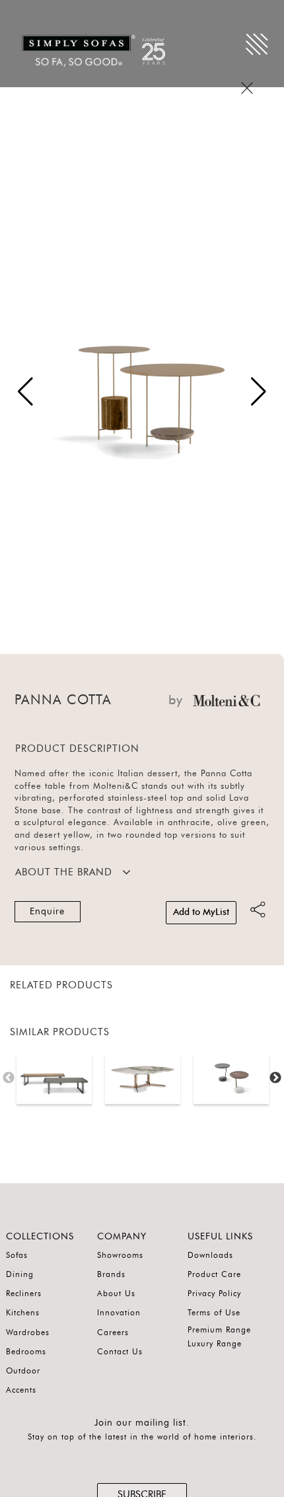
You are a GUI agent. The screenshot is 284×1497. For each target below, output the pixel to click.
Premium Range (219, 1330)
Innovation (119, 1313)
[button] (258, 391)
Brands (111, 1274)
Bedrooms (26, 1352)
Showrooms (120, 1255)
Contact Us (120, 1352)
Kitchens (23, 1313)
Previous (8, 1078)
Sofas (17, 1255)
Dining (20, 1274)
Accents (21, 1390)
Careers (113, 1332)
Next (275, 1078)
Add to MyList (201, 912)
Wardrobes (28, 1332)
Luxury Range (215, 1344)
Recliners (24, 1293)
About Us (116, 1293)
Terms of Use (214, 1313)
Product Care (214, 1274)
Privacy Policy (214, 1293)
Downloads (210, 1255)
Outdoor (23, 1371)
